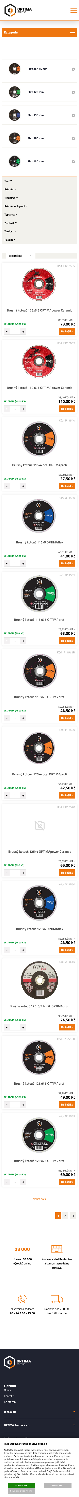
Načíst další (39, 1199)
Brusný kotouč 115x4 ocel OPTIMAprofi (39, 464)
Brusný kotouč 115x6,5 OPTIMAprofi (39, 619)
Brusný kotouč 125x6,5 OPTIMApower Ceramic (39, 310)
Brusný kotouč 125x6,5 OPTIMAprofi (39, 1083)
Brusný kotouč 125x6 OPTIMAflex (39, 928)
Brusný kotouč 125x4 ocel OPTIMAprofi (39, 774)
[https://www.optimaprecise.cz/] (17, 10)
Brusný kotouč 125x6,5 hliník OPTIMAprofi (39, 1006)
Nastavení (57, 1485)
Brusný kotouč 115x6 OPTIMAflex (39, 542)
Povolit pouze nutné (21, 1491)
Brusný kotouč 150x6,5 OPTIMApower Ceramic (39, 387)
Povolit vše (21, 1485)
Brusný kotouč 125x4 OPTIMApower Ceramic (39, 851)
